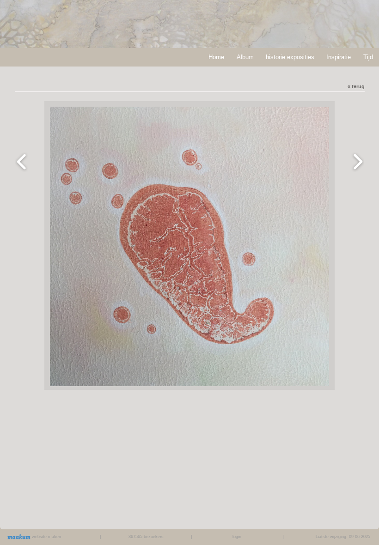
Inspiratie (338, 57)
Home (216, 57)
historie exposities (290, 57)
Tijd (368, 57)
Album (245, 57)
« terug (356, 86)
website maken (46, 536)
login (236, 536)
